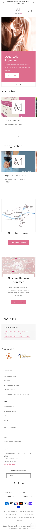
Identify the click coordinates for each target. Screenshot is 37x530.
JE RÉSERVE (12, 76)
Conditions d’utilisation (27, 514)
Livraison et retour (10, 411)
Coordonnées (19, 520)
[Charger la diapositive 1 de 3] (16, 84)
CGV (5, 433)
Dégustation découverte (15, 175)
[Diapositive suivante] (24, 84)
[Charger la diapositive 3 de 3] (21, 84)
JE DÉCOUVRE (18, 302)
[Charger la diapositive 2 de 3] (18, 84)
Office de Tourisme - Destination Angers (17, 336)
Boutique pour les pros (11, 385)
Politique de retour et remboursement (16, 394)
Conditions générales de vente (26, 517)
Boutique (7, 380)
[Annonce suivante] (33, 2)
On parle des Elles (9, 389)
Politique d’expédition (10, 517)
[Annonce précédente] (3, 2)
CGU (5, 437)
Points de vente (9, 406)
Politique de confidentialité (13, 441)
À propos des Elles (10, 376)
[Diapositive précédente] (13, 84)
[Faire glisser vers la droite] (23, 136)
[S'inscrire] (28, 475)
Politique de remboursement (27, 511)
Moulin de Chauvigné (12, 511)
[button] (4, 11)
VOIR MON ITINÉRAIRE (18, 242)
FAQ (5, 416)
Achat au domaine (12, 120)
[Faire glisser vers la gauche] (14, 136)
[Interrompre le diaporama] (33, 84)
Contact (6, 420)
